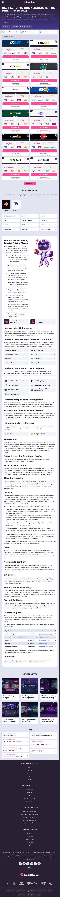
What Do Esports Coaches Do (29, 820)
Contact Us (29, 836)
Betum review (43, 177)
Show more (29, 183)
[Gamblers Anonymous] (21, 883)
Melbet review (44, 59)
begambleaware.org (44, 640)
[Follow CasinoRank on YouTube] (31, 863)
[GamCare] (32, 883)
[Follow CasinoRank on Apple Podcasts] (39, 863)
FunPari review (15, 83)
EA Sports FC (29, 801)
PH (29, 868)
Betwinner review (15, 130)
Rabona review (44, 153)
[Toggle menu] (2, 2)
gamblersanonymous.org (45, 634)
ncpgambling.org (43, 637)
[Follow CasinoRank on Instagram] (24, 863)
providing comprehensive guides (31, 331)
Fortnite (29, 792)
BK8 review (44, 106)
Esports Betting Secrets (30, 823)
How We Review (29, 839)
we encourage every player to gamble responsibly (24, 569)
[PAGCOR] (8, 883)
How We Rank (30, 842)
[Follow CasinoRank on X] (27, 863)
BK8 (30, 776)
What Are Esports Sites (29, 812)
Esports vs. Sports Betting (29, 817)
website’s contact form (10, 662)
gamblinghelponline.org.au (46, 646)
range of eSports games (19, 275)
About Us (29, 833)
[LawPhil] (14, 883)
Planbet (29, 773)
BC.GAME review (15, 177)
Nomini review (44, 130)
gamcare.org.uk (43, 643)
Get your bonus (15, 56)
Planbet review (44, 83)
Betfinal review (15, 153)
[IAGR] (43, 883)
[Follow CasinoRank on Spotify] (35, 863)
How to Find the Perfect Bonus (30, 814)
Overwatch (29, 790)
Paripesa (29, 779)
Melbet (30, 770)
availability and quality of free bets (17, 299)
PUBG (29, 795)
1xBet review (15, 59)
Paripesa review (15, 106)
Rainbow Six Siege (29, 798)
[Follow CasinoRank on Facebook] (20, 863)
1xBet (29, 768)
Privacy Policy (30, 845)
